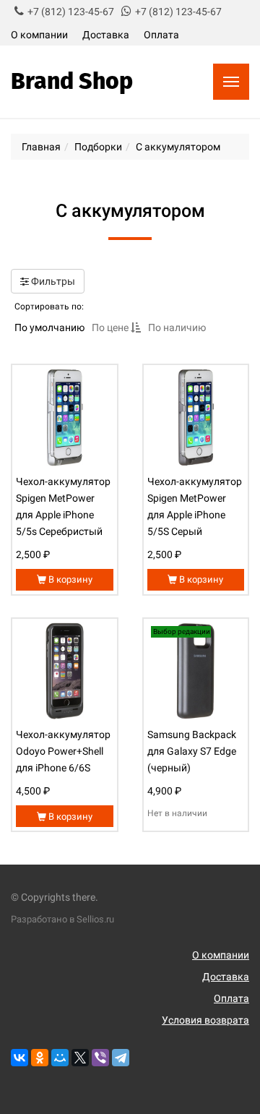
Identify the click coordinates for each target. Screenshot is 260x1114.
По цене (111, 327)
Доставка (105, 34)
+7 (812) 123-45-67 (70, 11)
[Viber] (100, 1057)
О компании (39, 34)
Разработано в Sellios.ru (62, 919)
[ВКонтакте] (19, 1057)
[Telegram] (120, 1057)
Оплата (161, 34)
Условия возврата (205, 1020)
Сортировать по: (49, 306)
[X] (80, 1057)
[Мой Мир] (60, 1057)
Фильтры (52, 281)
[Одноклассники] (39, 1057)
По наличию (177, 327)
